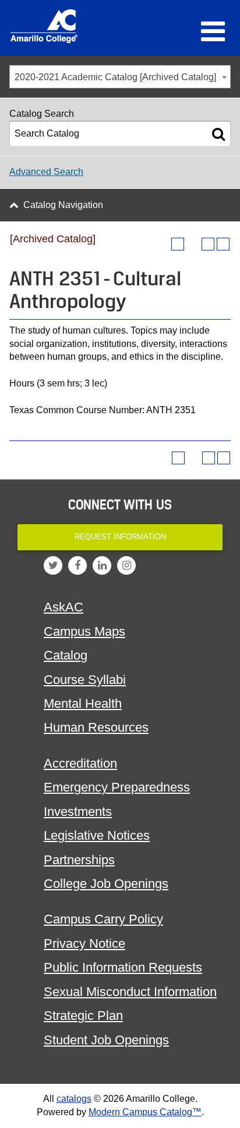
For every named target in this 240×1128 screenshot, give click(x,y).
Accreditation (80, 763)
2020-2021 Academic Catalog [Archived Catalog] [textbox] (115, 77)
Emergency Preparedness (117, 787)
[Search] (218, 133)
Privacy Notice (84, 943)
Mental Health (83, 703)
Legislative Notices (97, 835)
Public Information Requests (123, 967)
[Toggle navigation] (213, 31)
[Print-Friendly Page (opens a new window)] (208, 244)
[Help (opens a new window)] (223, 244)
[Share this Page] (192, 244)
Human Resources (96, 727)
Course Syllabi (85, 679)
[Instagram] (126, 565)
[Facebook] (77, 565)
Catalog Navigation (63, 205)
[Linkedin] (102, 565)
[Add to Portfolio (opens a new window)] (177, 244)
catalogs (74, 1099)
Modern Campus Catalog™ (145, 1112)
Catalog (65, 655)
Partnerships (79, 860)
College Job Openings (106, 883)
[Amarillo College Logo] (43, 26)
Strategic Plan (83, 1015)
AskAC (63, 607)
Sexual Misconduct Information (130, 991)
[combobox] (120, 76)
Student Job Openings (106, 1040)
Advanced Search (46, 172)
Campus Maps (84, 631)
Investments (78, 811)
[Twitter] (53, 565)
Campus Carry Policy (103, 919)
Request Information (120, 536)
